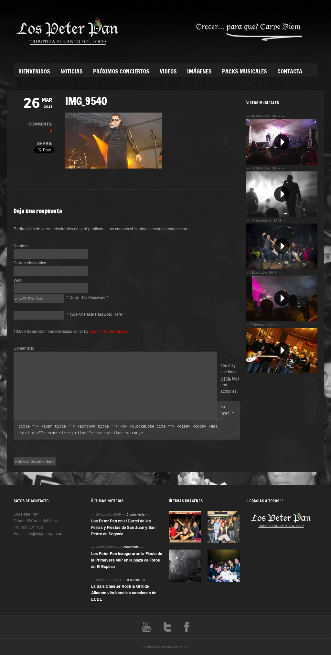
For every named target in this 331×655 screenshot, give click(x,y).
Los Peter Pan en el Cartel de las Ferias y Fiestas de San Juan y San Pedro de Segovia (123, 527)
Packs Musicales (244, 71)
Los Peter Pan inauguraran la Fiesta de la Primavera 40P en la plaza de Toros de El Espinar (126, 560)
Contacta (289, 71)
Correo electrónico (30, 262)
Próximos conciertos (121, 71)
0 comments (136, 514)
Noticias (71, 71)
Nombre (21, 245)
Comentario (24, 348)
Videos (168, 71)
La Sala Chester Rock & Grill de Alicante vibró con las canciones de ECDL (123, 592)
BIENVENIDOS (34, 71)
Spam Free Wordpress (109, 331)
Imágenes (199, 71)
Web (18, 280)
